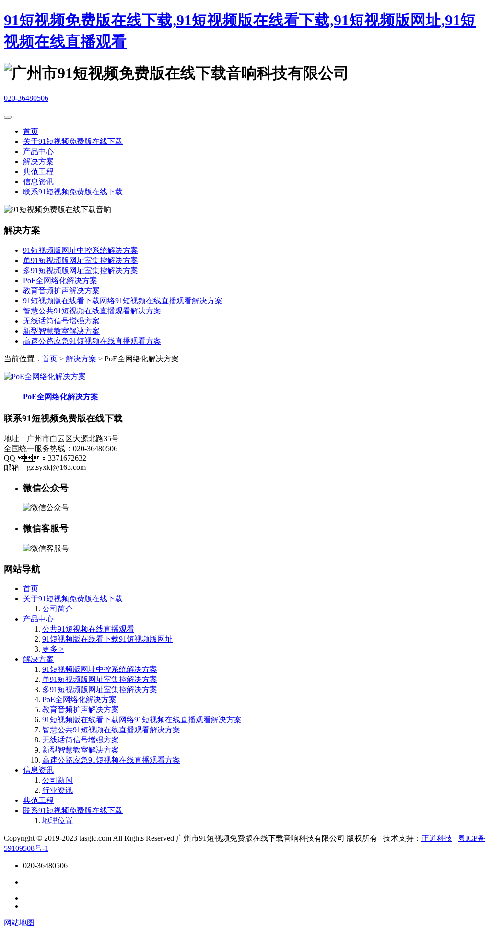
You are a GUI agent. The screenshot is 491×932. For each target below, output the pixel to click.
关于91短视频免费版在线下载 (73, 141)
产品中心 (38, 151)
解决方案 (38, 161)
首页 (30, 131)
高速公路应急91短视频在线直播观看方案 (92, 341)
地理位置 (57, 820)
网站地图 (19, 923)
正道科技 (436, 838)
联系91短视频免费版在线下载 (73, 192)
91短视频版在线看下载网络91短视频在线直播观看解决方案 (122, 301)
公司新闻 (57, 780)
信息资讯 (38, 182)
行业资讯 (57, 790)
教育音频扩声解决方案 (61, 291)
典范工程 (38, 171)
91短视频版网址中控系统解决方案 (80, 250)
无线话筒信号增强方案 (61, 321)
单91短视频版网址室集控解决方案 (80, 260)
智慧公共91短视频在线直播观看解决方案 (92, 311)
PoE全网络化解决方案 (60, 280)
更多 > (53, 649)
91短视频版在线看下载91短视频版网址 (107, 639)
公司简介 (57, 609)
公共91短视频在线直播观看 (88, 629)
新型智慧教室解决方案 (61, 331)
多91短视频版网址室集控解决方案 (80, 270)
